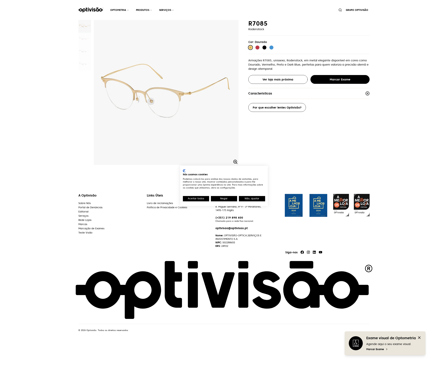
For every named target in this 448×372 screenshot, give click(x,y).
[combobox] (340, 10)
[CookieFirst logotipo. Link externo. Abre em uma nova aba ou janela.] (184, 170)
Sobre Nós (84, 203)
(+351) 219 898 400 (229, 217)
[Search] (340, 10)
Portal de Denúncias (90, 207)
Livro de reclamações (160, 203)
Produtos (142, 10)
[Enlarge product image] (85, 26)
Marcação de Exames (91, 228)
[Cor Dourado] (250, 47)
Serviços (165, 10)
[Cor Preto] (264, 47)
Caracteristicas (260, 93)
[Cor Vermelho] (257, 47)
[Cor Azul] (271, 47)
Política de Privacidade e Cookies (167, 207)
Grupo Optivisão (357, 10)
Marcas (82, 224)
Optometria (118, 10)
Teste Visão (85, 232)
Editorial (83, 211)
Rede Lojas (85, 220)
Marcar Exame (375, 349)
